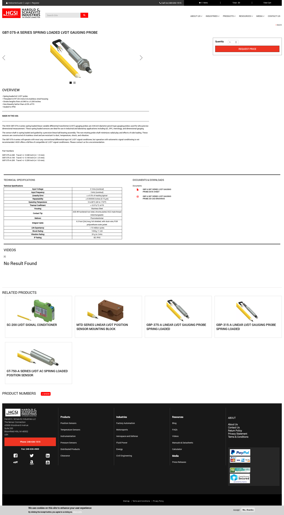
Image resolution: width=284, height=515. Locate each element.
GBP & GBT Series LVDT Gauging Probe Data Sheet (157, 190)
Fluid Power (121, 442)
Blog (174, 423)
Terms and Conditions (141, 501)
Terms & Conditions (238, 436)
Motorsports (122, 429)
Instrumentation (68, 436)
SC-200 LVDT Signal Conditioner (32, 325)
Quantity (219, 41)
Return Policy (235, 430)
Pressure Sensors (68, 442)
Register (35, 3)
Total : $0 (236, 2)
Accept (236, 509)
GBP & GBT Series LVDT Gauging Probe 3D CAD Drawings (157, 197)
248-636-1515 (174, 2)
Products (228, 16)
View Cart (267, 2)
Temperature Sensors (70, 429)
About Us (195, 16)
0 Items (204, 2)
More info (77, 511)
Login (27, 3)
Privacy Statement (237, 433)
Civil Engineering (124, 455)
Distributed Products (70, 449)
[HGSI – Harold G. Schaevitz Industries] (22, 13)
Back (279, 25)
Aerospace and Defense (127, 436)
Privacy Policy (158, 501)
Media (259, 16)
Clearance (65, 455)
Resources (245, 16)
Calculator (177, 449)
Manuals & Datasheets (182, 442)
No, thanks (248, 510)
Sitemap (126, 501)
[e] (16, 462)
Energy (119, 449)
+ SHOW (46, 393)
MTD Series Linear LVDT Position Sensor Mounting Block (102, 327)
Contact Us (274, 16)
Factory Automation (125, 423)
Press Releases (179, 462)
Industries (212, 16)
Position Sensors (68, 423)
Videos (175, 436)
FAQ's (174, 429)
